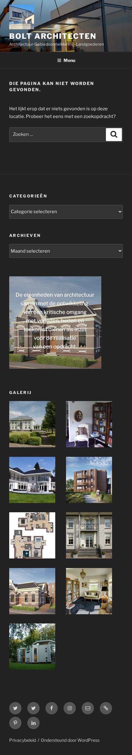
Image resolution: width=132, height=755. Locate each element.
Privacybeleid (22, 740)
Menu (69, 60)
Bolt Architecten (52, 36)
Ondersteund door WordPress (70, 740)
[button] (37, 425)
